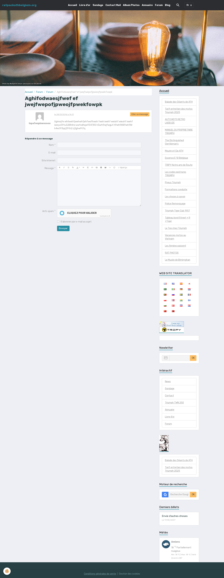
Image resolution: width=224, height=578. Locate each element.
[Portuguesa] (165, 294)
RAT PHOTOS (172, 252)
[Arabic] (165, 289)
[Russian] (173, 294)
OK (193, 358)
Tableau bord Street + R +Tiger (177, 219)
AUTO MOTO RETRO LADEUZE (175, 121)
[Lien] (92, 168)
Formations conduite (176, 189)
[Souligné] (68, 168)
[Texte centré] (87, 168)
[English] (173, 283)
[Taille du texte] (73, 168)
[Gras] (59, 168)
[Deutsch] (181, 289)
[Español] (181, 283)
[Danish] (173, 305)
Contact (169, 395)
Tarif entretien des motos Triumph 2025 (179, 111)
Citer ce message (139, 114)
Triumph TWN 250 (174, 402)
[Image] (101, 168)
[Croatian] (189, 305)
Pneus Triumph (173, 182)
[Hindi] (181, 300)
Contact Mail (113, 5)
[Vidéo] (105, 168)
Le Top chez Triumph (176, 228)
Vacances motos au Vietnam (175, 237)
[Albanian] (173, 311)
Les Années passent (175, 245)
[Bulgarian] (165, 305)
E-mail (52, 152)
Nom (51, 145)
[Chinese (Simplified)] (165, 311)
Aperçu (123, 167)
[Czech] (181, 305)
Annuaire (147, 5)
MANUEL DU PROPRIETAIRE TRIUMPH (179, 132)
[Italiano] (173, 289)
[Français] (165, 283)
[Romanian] (189, 294)
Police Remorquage (175, 203)
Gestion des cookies (129, 573)
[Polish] (165, 300)
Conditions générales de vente (100, 573)
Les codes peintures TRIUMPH (175, 174)
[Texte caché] (96, 168)
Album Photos (131, 5)
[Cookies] (7, 571)
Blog (167, 5)
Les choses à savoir (175, 196)
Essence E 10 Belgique (176, 158)
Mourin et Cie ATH (174, 150)
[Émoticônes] (114, 168)
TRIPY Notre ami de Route (179, 165)
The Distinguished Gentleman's (174, 142)
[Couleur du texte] (78, 168)
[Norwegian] (173, 300)
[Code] (110, 168)
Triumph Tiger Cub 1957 (177, 210)
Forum (159, 5)
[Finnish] (189, 300)
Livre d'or (84, 5)
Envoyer (63, 228)
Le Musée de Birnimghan (177, 260)
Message (49, 168)
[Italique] (64, 168)
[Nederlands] (189, 289)
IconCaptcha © (105, 216)
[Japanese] (189, 283)
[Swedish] (181, 294)
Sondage (98, 5)
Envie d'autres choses (175, 516)
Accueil (72, 5)
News (168, 381)
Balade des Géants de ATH (179, 101)
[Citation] (83, 168)
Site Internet (48, 160)
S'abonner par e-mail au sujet (76, 221)
